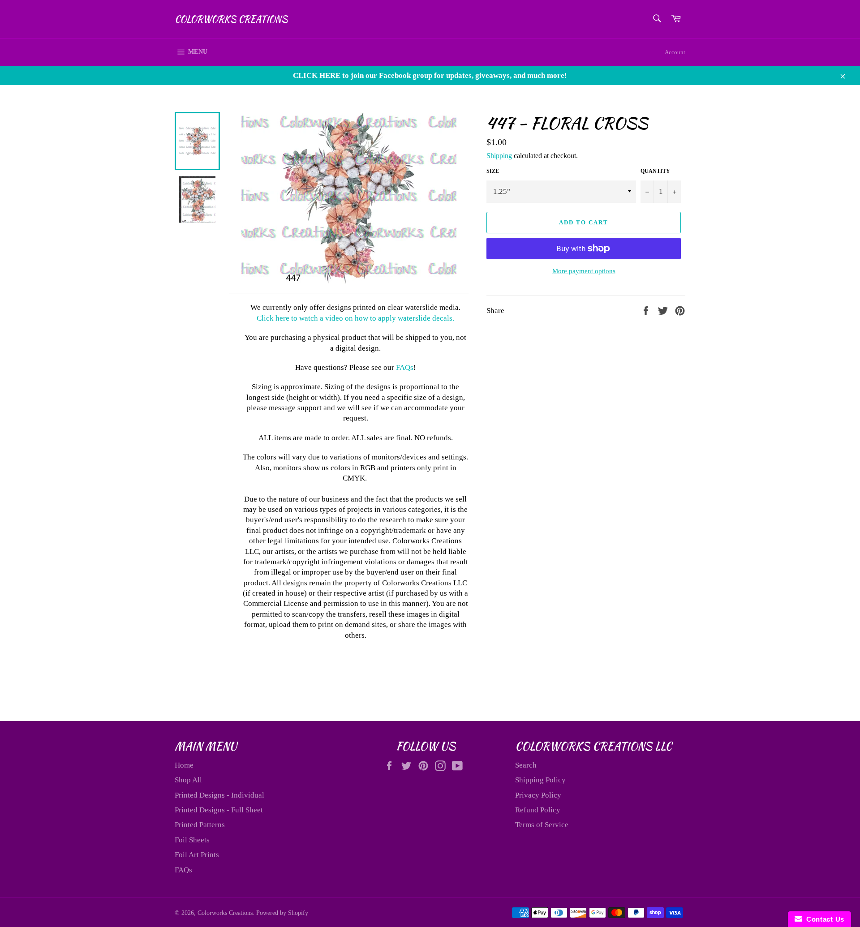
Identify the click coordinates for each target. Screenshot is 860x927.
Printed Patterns (200, 824)
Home (184, 765)
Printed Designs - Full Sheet (219, 810)
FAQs (404, 367)
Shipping (499, 155)
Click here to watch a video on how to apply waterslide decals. (355, 318)
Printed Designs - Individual (219, 795)
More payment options (583, 271)
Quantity (655, 171)
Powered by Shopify (282, 913)
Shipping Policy (540, 780)
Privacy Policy (538, 795)
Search (526, 765)
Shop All (188, 780)
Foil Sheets (192, 840)
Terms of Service (541, 824)
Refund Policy (537, 810)
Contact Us (823, 919)
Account (675, 52)
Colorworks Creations (231, 19)
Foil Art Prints (197, 854)
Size (492, 171)
